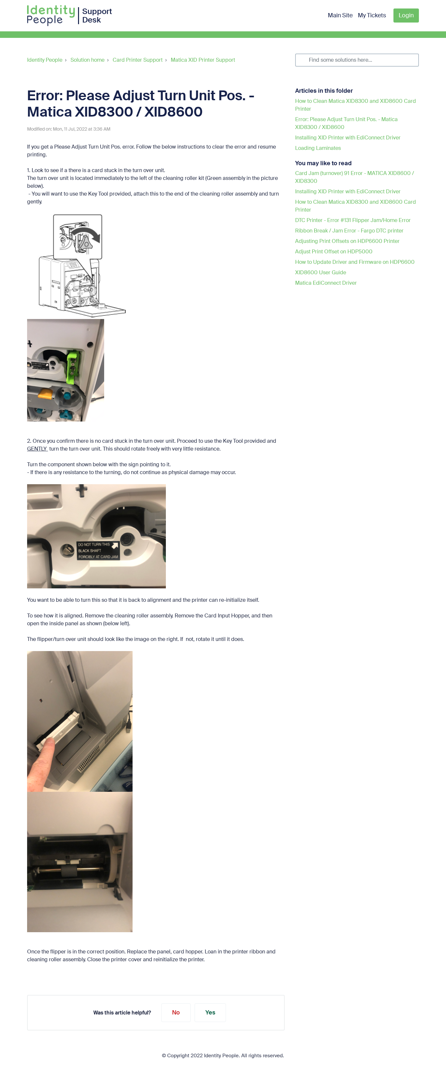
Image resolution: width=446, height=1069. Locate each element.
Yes (210, 1012)
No (176, 1012)
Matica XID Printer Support (203, 59)
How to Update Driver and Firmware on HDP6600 (355, 262)
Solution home (87, 59)
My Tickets (372, 15)
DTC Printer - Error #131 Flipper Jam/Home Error (353, 220)
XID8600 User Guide (320, 272)
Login (406, 15)
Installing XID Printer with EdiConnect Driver (348, 137)
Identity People (44, 59)
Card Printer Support (138, 59)
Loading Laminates (318, 148)
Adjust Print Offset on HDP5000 (334, 251)
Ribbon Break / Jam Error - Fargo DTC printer (349, 230)
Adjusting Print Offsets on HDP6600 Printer (347, 241)
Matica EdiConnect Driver (326, 282)
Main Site (340, 15)
